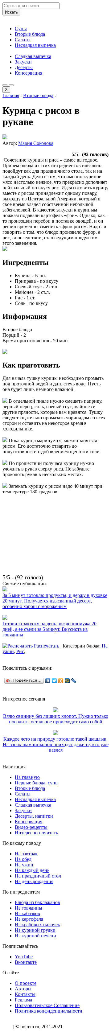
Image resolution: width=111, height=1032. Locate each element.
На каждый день (32, 870)
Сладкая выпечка (33, 56)
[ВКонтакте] (48, 681)
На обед (23, 859)
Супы (21, 28)
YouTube (24, 956)
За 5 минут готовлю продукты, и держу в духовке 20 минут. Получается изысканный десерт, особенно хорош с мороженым (54, 601)
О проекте (25, 983)
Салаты (23, 39)
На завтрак (26, 853)
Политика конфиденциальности (48, 1010)
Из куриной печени (35, 935)
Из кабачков (27, 913)
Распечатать (46, 645)
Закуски (23, 61)
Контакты (25, 994)
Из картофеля (29, 919)
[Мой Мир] (67, 681)
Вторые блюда (30, 34)
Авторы (23, 988)
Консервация (28, 73)
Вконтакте (26, 962)
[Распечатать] (17, 645)
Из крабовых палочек (37, 924)
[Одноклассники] (61, 681)
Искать (11, 12)
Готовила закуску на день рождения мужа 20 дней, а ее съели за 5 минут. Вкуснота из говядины (49, 629)
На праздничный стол (38, 875)
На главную (27, 777)
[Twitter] (54, 681)
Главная (10, 95)
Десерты (24, 67)
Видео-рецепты (31, 827)
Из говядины (28, 908)
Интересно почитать (36, 832)
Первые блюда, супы (37, 782)
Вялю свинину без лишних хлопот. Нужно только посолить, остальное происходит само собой (55, 718)
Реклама (23, 999)
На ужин (24, 864)
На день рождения (34, 881)
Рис (20, 651)
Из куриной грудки (35, 930)
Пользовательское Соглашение (47, 1005)
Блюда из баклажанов (37, 902)
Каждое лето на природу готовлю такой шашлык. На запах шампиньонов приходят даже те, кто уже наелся (56, 744)
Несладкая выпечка (35, 45)
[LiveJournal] (74, 681)
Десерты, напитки (34, 816)
